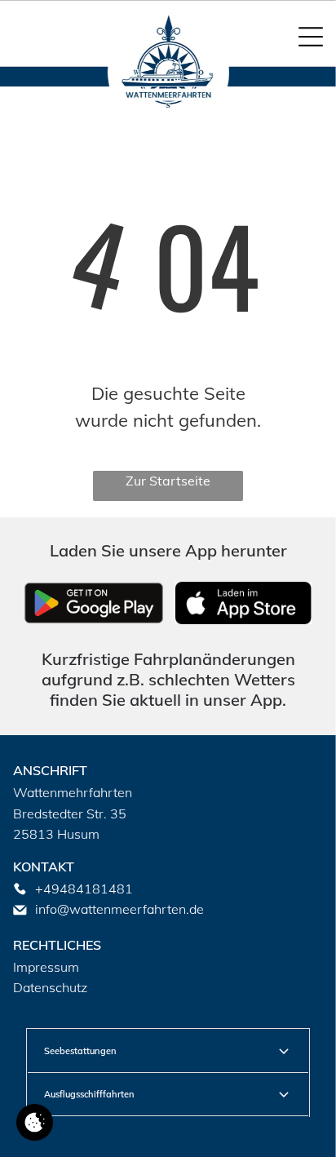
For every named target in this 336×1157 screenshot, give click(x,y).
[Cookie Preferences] (34, 1122)
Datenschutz (50, 987)
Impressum (46, 967)
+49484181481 (84, 888)
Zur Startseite (168, 480)
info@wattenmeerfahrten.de (119, 909)
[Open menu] (310, 36)
